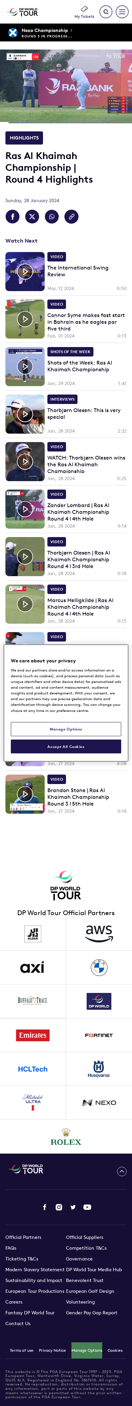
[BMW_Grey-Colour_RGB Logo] (99, 968)
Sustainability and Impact (33, 1280)
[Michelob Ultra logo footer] (33, 1103)
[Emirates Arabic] (33, 1035)
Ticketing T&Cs (21, 1259)
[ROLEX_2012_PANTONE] (66, 1136)
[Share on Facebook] (12, 217)
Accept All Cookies (65, 746)
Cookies (115, 1350)
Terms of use (22, 1350)
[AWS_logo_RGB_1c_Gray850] (99, 934)
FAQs (10, 1248)
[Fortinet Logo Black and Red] (99, 1035)
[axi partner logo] (33, 968)
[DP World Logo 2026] (99, 1001)
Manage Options (86, 1350)
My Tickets (84, 16)
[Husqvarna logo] (99, 1069)
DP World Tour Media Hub (94, 1270)
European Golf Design (90, 1291)
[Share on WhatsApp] (52, 217)
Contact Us (17, 1323)
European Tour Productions (34, 1291)
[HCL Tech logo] (33, 1069)
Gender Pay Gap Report (91, 1313)
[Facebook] (44, 1207)
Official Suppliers (84, 1237)
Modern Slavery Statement (35, 1270)
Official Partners (23, 1237)
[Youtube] (87, 1207)
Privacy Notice (52, 1350)
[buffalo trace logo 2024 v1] (33, 1001)
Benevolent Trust (85, 1280)
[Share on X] (32, 217)
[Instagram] (59, 1207)
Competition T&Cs (86, 1248)
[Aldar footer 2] (33, 934)
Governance (79, 1259)
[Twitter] (73, 1207)
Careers (13, 1302)
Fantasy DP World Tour (29, 1313)
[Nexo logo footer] (99, 1103)
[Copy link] (71, 217)
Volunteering (80, 1302)
